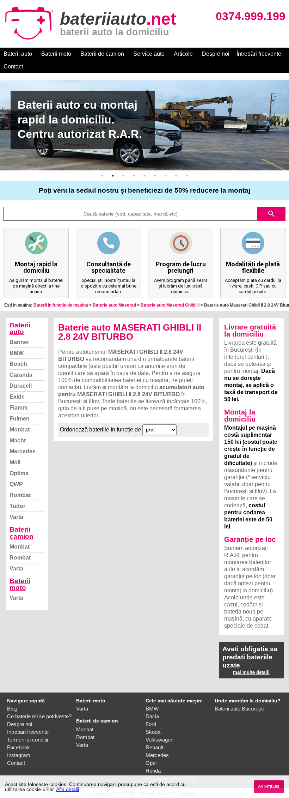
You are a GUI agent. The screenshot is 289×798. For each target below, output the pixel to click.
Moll (15, 462)
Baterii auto (18, 54)
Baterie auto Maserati (114, 305)
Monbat (20, 430)
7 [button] (165, 175)
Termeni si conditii (27, 740)
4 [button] (133, 175)
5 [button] (144, 175)
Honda (153, 771)
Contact (13, 66)
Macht (18, 440)
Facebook (18, 747)
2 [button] (112, 175)
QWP (16, 484)
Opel (151, 763)
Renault (154, 747)
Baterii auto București (239, 709)
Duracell (21, 386)
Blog (12, 709)
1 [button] (102, 175)
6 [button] (155, 175)
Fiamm (18, 408)
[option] (144, 125)
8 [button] (176, 175)
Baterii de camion (102, 54)
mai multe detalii (251, 672)
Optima (19, 473)
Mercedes (23, 451)
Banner (19, 342)
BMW (17, 353)
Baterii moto (56, 54)
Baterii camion (21, 532)
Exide (17, 397)
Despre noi (215, 54)
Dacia (152, 716)
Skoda (153, 732)
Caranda (21, 375)
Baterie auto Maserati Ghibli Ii (170, 305)
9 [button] (186, 175)
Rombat (20, 495)
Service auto (149, 54)
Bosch (18, 364)
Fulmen (20, 419)
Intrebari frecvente (28, 732)
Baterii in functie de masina (60, 305)
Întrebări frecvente (258, 54)
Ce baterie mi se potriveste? (39, 716)
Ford (151, 724)
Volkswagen (159, 740)
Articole (183, 54)
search (271, 214)
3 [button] (123, 175)
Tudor (17, 506)
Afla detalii (67, 789)
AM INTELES (268, 786)
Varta (16, 517)
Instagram (18, 755)
